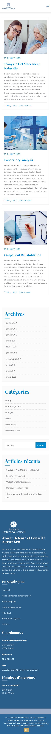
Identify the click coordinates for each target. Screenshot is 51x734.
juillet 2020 (11, 323)
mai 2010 (10, 371)
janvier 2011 (11, 353)
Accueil (6, 590)
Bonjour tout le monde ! (17, 488)
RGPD (6, 624)
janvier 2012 (11, 335)
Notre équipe (9, 601)
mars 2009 (11, 377)
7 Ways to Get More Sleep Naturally (22, 66)
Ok (26, 730)
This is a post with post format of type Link (23, 496)
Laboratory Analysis (18, 160)
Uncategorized (13, 430)
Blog (8, 105)
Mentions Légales (11, 618)
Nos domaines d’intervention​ (17, 596)
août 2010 (10, 365)
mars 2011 (10, 341)
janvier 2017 (11, 329)
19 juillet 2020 (12, 58)
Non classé (11, 424)
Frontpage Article (14, 406)
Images (9, 412)
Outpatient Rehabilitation (22, 255)
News (8, 418)
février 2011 (11, 347)
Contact (7, 613)
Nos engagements (12, 607)
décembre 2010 (13, 359)
